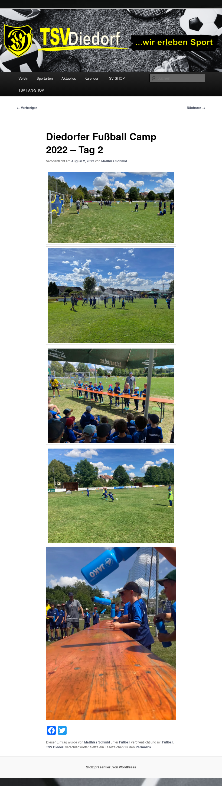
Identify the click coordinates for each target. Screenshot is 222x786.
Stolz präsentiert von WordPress (111, 767)
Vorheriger (27, 107)
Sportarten (45, 78)
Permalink (143, 747)
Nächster (196, 107)
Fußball (124, 742)
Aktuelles (68, 78)
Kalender (91, 78)
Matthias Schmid (114, 161)
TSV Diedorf (55, 747)
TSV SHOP (116, 78)
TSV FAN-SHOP (31, 90)
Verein (23, 78)
